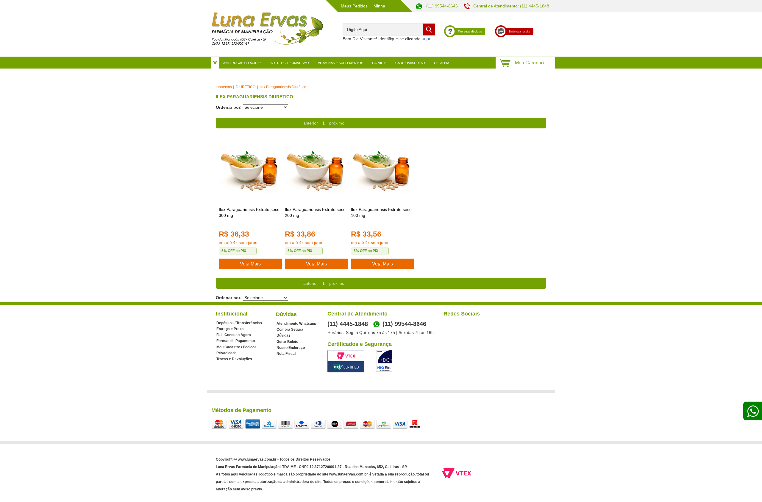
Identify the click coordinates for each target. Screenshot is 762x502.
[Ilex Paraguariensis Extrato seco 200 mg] (316, 170)
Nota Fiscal (286, 354)
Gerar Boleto (287, 342)
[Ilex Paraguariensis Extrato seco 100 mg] (382, 170)
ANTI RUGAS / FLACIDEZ (242, 63)
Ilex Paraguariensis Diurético (283, 87)
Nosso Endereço (291, 348)
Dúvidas (284, 335)
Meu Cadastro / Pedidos (236, 347)
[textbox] (389, 29)
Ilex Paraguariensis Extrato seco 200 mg (315, 212)
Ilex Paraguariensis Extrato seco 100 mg (381, 212)
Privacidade (226, 353)
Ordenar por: (229, 107)
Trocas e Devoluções (234, 359)
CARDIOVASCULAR (410, 63)
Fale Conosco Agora (233, 335)
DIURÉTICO (245, 87)
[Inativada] (384, 361)
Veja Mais (250, 263)
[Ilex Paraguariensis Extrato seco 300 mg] (250, 170)
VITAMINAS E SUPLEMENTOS (340, 63)
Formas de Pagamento (235, 341)
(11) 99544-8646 (441, 6)
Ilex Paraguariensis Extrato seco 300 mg (249, 212)
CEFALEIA (441, 63)
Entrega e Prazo (229, 329)
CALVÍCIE (379, 63)
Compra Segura (290, 329)
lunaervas (224, 87)
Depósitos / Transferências (239, 323)
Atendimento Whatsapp (296, 323)
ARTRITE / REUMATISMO (290, 63)
